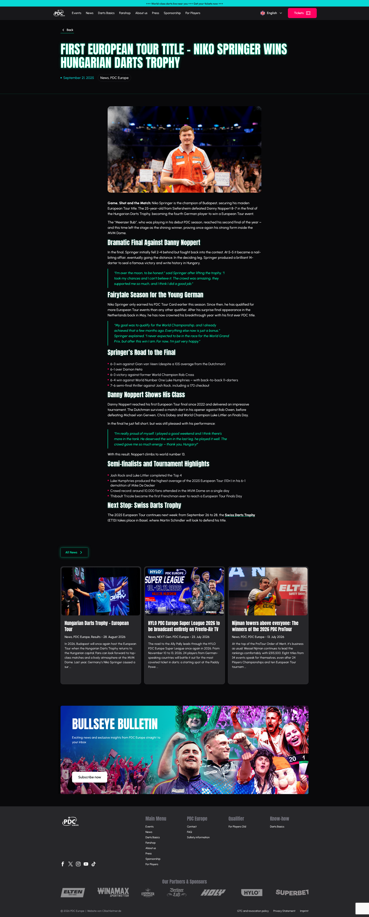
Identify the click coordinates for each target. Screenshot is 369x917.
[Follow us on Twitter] (70, 864)
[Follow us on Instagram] (78, 864)
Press (155, 13)
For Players (192, 13)
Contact (192, 826)
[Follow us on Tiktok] (93, 864)
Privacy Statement (284, 911)
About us (141, 13)
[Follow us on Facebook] (63, 864)
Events (76, 13)
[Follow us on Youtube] (86, 864)
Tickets (299, 13)
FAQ (189, 832)
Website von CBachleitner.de (104, 911)
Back (70, 30)
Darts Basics (106, 13)
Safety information (198, 837)
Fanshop (125, 13)
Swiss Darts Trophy (240, 515)
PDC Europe (119, 78)
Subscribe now (89, 777)
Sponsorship (172, 13)
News (89, 13)
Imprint (304, 911)
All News (71, 552)
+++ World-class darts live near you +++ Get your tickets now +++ (184, 3)
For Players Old (237, 826)
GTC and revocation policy (253, 911)
